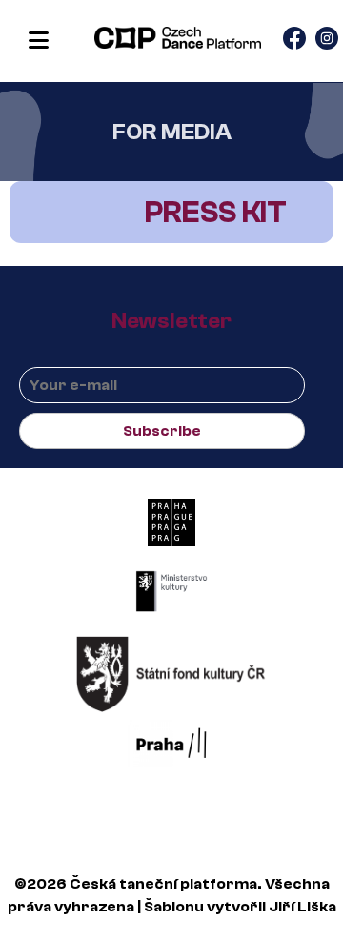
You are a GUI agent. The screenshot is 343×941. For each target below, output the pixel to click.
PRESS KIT (216, 212)
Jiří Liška (302, 906)
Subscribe (162, 431)
